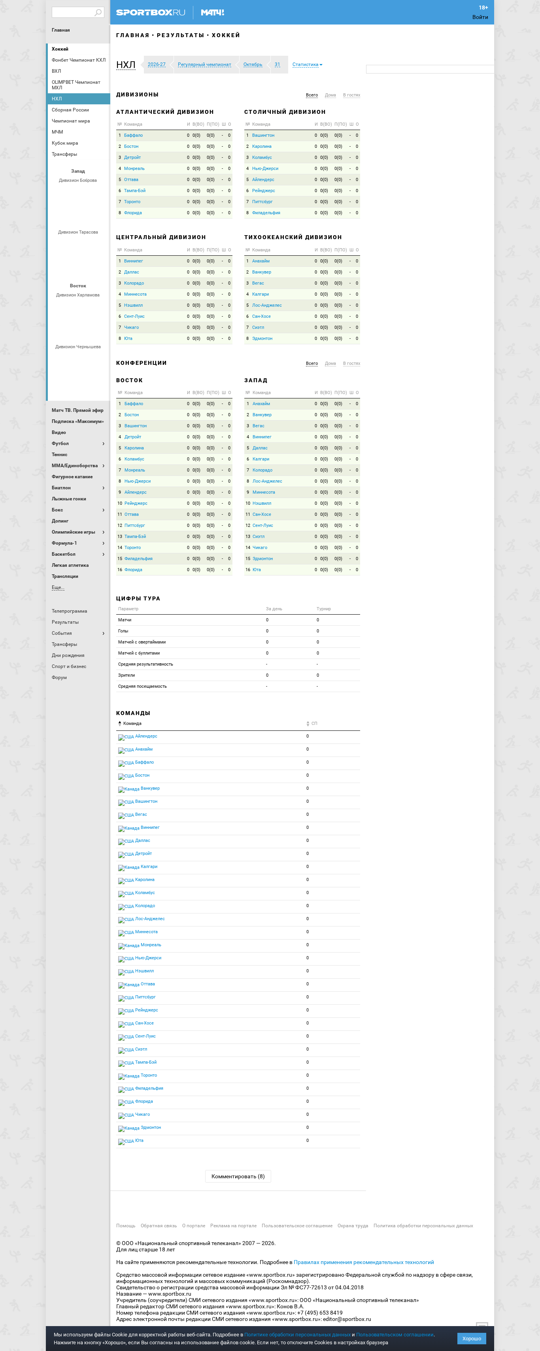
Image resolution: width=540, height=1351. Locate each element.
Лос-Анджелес (267, 305)
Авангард (60, 360)
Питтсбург (262, 201)
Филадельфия (266, 212)
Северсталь (79, 267)
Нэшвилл (133, 305)
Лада (60, 194)
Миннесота (135, 294)
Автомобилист (60, 308)
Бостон (131, 146)
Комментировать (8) (238, 1176)
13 (119, 536)
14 (119, 547)
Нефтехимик (69, 330)
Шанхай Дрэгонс (98, 245)
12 (119, 525)
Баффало (133, 135)
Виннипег (133, 261)
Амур (98, 360)
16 (119, 569)
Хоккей (60, 49)
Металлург (98, 308)
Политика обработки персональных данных (423, 1225)
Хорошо (472, 1339)
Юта (128, 338)
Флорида (133, 212)
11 (119, 514)
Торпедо (88, 215)
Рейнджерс (263, 190)
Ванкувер (261, 272)
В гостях (351, 95)
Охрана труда (353, 1225)
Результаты (181, 35)
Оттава (131, 179)
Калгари (260, 294)
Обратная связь (159, 1225)
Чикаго (131, 327)
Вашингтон (263, 135)
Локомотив (60, 267)
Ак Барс (79, 308)
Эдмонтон (262, 338)
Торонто (132, 201)
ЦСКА (98, 267)
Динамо (60, 245)
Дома (330, 95)
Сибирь (98, 381)
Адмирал (79, 360)
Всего (312, 95)
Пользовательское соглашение (297, 1225)
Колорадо (134, 283)
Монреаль (134, 168)
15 (119, 558)
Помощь (126, 1225)
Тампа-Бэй (134, 190)
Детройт (132, 157)
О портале (193, 1225)
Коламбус (262, 157)
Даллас (131, 272)
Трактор (88, 330)
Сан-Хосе (261, 316)
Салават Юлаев (79, 381)
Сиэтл (258, 327)
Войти (480, 17)
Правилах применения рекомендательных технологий (364, 1262)
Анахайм (261, 261)
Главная (61, 30)
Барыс (60, 381)
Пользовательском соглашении (395, 1335)
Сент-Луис (134, 316)
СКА (79, 194)
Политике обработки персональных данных (297, 1335)
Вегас (258, 283)
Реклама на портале (233, 1225)
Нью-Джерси (265, 168)
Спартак (69, 215)
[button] (127, 64)
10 (119, 503)
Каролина (262, 146)
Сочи (98, 194)
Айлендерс (263, 179)
